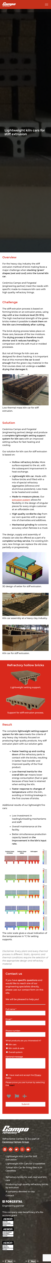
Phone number (13, 1031)
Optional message (14, 1057)
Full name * (11, 1009)
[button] (47, 4)
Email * (9, 1019)
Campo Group (21, 1142)
